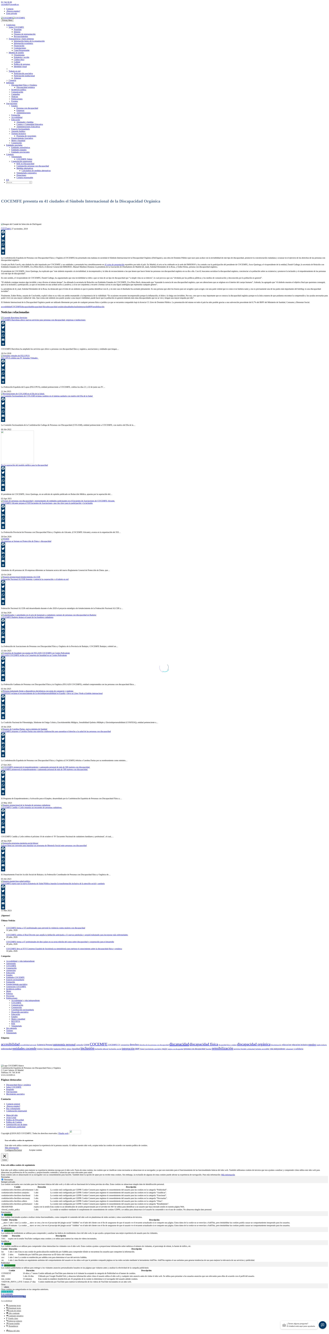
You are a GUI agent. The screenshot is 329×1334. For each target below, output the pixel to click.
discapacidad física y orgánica (228, 1045)
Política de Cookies (14, 1122)
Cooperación (16, 143)
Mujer (8, 991)
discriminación (276, 1045)
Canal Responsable (21, 50)
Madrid (142, 1049)
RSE (13, 1024)
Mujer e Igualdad (18, 140)
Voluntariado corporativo (26, 173)
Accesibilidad (16, 117)
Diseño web (63, 1133)
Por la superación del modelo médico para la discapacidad (24, 465)
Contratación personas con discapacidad (32, 166)
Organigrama (19, 55)
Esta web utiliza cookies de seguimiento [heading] (19, 1140)
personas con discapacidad (194, 1049)
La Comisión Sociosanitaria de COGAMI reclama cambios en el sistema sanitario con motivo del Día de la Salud (47, 396)
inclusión (75, 307)
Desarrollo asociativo (19, 1012)
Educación (15, 120)
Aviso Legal (11, 1117)
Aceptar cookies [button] (35, 1150)
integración (83, 307)
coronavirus (11, 970)
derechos (134, 1044)
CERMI (86, 1045)
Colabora (10, 154)
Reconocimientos (21, 36)
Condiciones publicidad (15, 1127)
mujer (164, 1049)
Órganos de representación (24, 34)
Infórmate (10, 83)
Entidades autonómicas (20, 147)
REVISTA (15, 1021)
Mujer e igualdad (18, 1019)
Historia (17, 32)
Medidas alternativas (24, 168)
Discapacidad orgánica (25, 87)
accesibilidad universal (28, 1045)
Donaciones (21, 175)
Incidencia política (18, 90)
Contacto (12, 80)
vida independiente (277, 1049)
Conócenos (10, 25)
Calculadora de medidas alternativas (36, 170)
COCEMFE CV (114, 1045)
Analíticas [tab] (5, 1241)
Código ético (19, 59)
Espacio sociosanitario (15, 980)
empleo (312, 1044)
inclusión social (115, 1049)
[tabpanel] (164, 1197)
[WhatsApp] (164, 244)
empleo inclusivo (322, 1045)
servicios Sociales (240, 1049)
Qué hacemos (11, 103)
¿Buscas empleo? (13, 11)
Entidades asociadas (14, 145)
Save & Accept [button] (7, 1292)
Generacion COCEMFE (16, 986)
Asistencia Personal (45, 1045)
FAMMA (40, 1049)
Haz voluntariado (13, 1108)
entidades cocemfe (24, 1048)
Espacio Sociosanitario (20, 129)
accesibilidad (6, 307)
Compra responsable (24, 177)
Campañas (15, 94)
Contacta (9, 9)
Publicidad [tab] (5, 1263)
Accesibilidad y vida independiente (20, 961)
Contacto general (13, 1104)
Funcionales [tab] (6, 1212)
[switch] (2, 1215)
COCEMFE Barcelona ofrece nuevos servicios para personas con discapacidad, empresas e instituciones (43, 320)
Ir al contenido (7, 1294)
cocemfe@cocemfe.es (10, 4)
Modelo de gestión (16, 53)
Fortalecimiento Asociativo (22, 138)
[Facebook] (164, 232)
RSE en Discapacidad (25, 164)
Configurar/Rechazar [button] (13, 1150)
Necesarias (8, 1180)
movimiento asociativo (153, 1049)
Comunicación (17, 92)
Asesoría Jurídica (18, 131)
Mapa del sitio (12, 1115)
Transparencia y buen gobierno (21, 39)
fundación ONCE (59, 1049)
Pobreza (9, 993)
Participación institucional (24, 76)
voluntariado (289, 1049)
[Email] (164, 248)
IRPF (90, 307)
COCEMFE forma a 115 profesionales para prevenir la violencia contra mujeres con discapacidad (45, 928)
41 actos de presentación (114, 264)
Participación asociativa (23, 73)
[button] (13, 1296)
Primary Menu (7, 20)
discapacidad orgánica (56, 307)
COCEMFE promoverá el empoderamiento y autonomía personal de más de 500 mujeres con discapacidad (44, 769)
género (69, 1049)
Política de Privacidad (15, 1120)
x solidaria (298, 1049)
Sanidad (208, 1049)
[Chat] (322, 1325)
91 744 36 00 (6, 2)
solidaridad (251, 1049)
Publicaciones (16, 99)
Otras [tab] (3, 1284)
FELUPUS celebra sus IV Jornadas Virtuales (20, 358)
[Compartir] (164, 253)
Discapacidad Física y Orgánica (24, 85)
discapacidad (26, 307)
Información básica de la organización (29, 41)
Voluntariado (16, 157)
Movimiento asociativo (15, 1094)
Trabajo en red (14, 71)
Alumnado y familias (24, 122)
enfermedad (6, 1048)
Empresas (20, 110)
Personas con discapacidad (27, 108)
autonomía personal (64, 1044)
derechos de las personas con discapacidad (154, 1045)
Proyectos (10, 996)
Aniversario (11, 963)
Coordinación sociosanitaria (22, 1010)
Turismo (9, 1030)
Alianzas (17, 78)
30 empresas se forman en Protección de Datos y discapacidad (26, 541)
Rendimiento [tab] (6, 1228)
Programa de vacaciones (26, 136)
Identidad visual (20, 66)
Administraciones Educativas (28, 127)
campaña (79, 1045)
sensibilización (98, 307)
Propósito (18, 29)
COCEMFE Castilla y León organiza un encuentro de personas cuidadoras (31, 807)
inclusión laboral (101, 1049)
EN (7, 180)
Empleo (14, 106)
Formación (15, 115)
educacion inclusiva (300, 1045)
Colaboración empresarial (21, 161)
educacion (286, 1044)
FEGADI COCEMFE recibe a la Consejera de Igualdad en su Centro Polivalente (34, 655)
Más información (12, 1148)
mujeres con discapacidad (175, 1049)
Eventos (14, 101)
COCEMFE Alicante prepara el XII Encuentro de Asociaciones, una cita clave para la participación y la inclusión (47, 503)
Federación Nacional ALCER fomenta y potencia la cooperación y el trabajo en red (34, 579)
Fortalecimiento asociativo (16, 984)
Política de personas (22, 64)
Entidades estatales (18, 150)
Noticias (14, 96)
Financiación (19, 46)
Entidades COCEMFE (15, 977)
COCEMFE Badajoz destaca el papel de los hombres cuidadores (27, 617)
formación (48, 1049)
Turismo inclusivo (18, 133)
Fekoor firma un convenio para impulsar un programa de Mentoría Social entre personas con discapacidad (44, 845)
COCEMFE (6, 229)
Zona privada (11, 13)
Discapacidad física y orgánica (18, 1085)
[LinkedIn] (164, 240)
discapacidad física (39, 307)
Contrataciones (20, 48)
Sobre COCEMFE (16, 27)
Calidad (17, 62)
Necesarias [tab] (5, 1177)
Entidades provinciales (20, 152)
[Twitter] (164, 236)
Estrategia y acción (21, 57)
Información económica (23, 43)
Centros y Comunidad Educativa (29, 124)
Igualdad (68, 307)
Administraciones (23, 113)
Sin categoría (11, 1028)
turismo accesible (262, 1049)
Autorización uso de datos (16, 1124)
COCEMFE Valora (24, 159)
